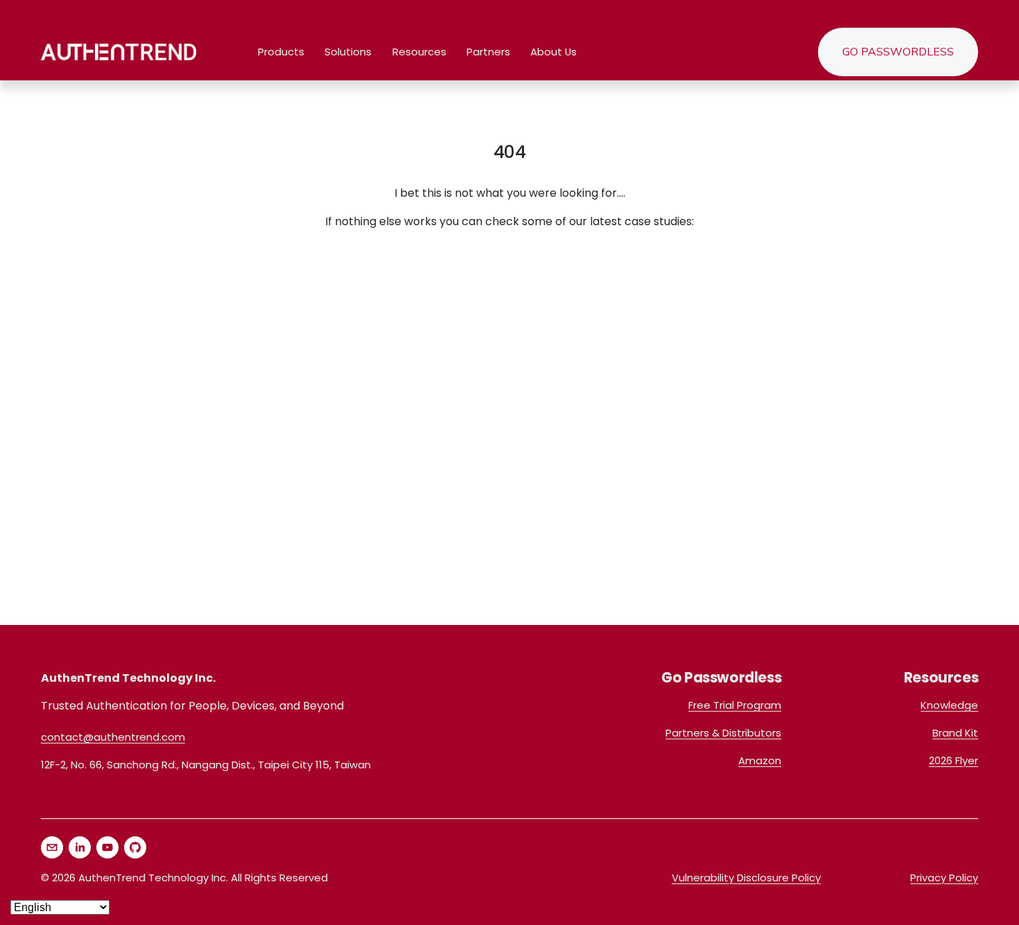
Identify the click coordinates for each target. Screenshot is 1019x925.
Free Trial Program (734, 705)
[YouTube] (107, 847)
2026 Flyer (953, 760)
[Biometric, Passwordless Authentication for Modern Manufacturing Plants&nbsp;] (829, 290)
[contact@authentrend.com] (52, 847)
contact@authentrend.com (113, 737)
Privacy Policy (944, 877)
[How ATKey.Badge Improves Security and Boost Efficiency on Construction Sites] (198, 290)
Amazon (759, 760)
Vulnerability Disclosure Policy (746, 877)
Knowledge (949, 705)
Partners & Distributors (723, 732)
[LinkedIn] (80, 847)
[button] (51, 307)
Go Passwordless (898, 52)
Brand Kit (955, 732)
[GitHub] (135, 847)
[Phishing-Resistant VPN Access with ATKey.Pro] (514, 283)
